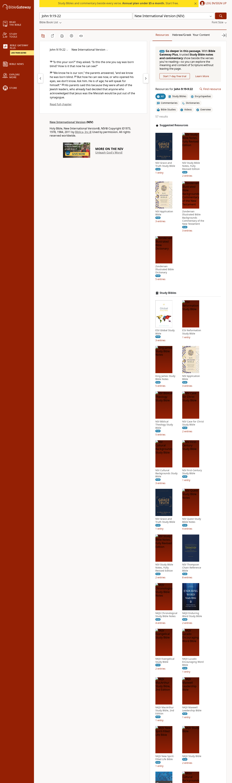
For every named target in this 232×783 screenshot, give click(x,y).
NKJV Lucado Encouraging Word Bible (193, 661)
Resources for (174, 89)
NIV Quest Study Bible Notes (191, 520)
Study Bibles (168, 293)
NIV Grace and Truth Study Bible (165, 164)
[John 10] (146, 78)
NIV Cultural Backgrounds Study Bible (166, 473)
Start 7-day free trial (174, 76)
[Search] (221, 16)
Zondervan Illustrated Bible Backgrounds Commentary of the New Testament (193, 217)
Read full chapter (61, 104)
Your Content (201, 35)
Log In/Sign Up (216, 3)
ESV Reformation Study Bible (191, 332)
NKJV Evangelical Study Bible (164, 660)
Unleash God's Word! (108, 152)
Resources (162, 35)
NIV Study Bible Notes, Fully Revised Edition (191, 166)
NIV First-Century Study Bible (192, 472)
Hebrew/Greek (181, 35)
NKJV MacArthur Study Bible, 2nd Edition (164, 710)
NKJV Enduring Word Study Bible (192, 615)
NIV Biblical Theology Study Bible (164, 424)
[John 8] (40, 78)
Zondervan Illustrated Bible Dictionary (164, 269)
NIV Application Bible (164, 213)
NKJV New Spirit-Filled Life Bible (164, 758)
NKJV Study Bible (191, 756)
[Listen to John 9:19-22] (81, 36)
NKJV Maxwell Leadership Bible (191, 709)
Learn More (202, 76)
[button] (213, 3)
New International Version (68, 122)
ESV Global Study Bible (165, 332)
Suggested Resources (174, 125)
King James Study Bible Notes (165, 378)
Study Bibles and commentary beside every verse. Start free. (118, 3)
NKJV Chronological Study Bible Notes (166, 615)
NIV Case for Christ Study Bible (193, 423)
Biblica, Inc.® (83, 132)
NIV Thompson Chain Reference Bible (191, 567)
